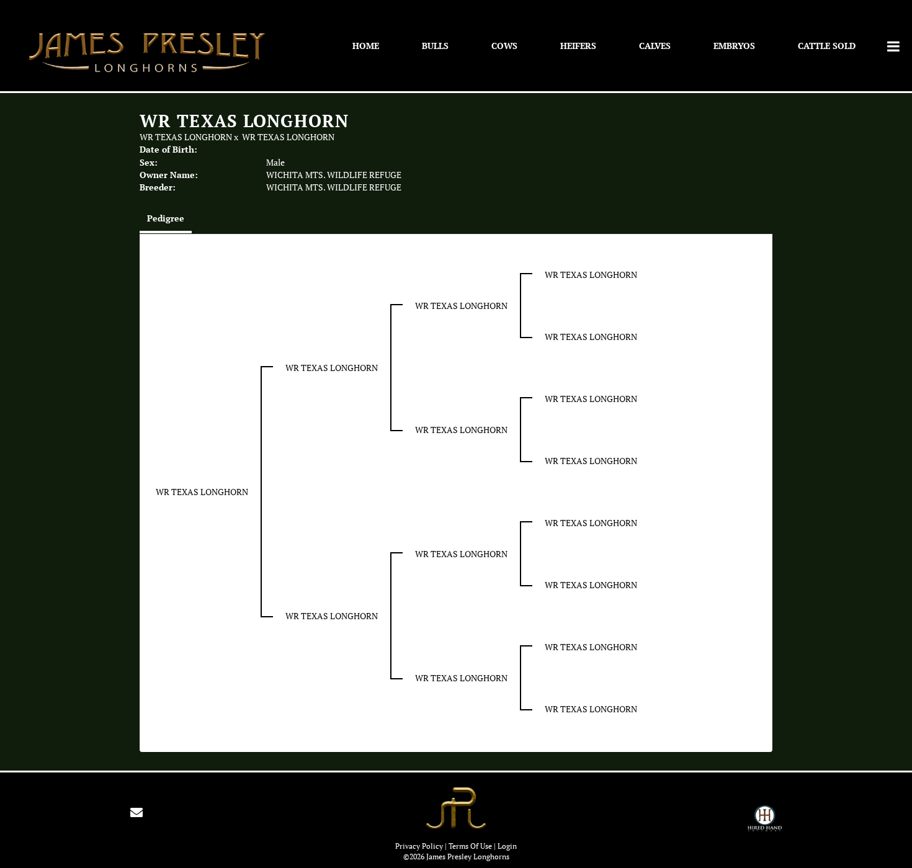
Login (507, 846)
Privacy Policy (419, 846)
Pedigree (165, 218)
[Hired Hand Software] (765, 824)
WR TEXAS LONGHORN (186, 137)
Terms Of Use (470, 846)
